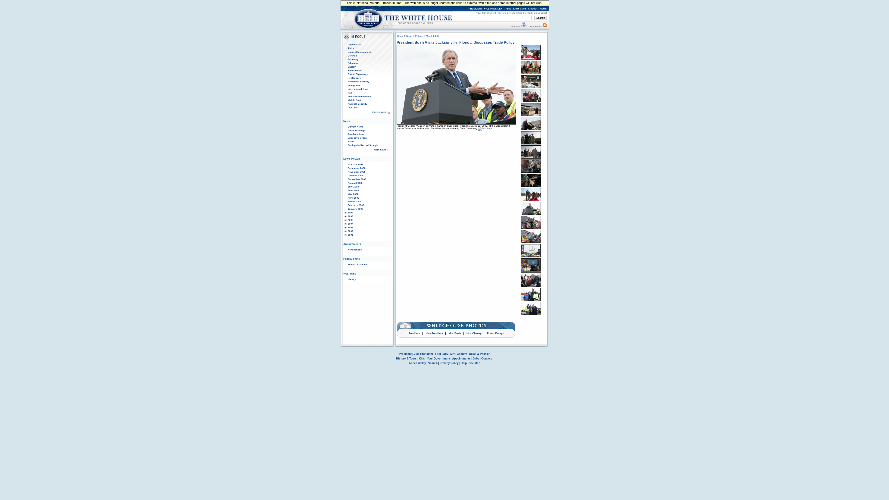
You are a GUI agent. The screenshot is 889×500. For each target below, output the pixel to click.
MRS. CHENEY (530, 8)
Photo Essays (495, 333)
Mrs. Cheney (474, 333)
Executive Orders (358, 138)
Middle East (354, 100)
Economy (353, 59)
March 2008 (354, 201)
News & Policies (414, 36)
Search (433, 363)
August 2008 (355, 183)
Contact (486, 358)
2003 (350, 227)
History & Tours (506, 13)
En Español (540, 13)
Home (400, 36)
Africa (351, 48)
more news (380, 149)
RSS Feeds (535, 26)
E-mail (528, 13)
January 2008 (355, 209)
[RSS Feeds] (545, 26)
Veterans (353, 107)
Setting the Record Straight (363, 145)
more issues (379, 112)
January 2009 (355, 164)
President (414, 333)
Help (464, 363)
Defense (352, 55)
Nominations (355, 249)
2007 (350, 212)
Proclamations (356, 134)
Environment (355, 70)
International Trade (358, 89)
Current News (355, 126)
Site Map (474, 363)
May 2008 (353, 194)
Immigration (354, 85)
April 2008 (353, 198)
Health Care (354, 78)
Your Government (486, 13)
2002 (350, 231)
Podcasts (515, 26)
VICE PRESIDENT (494, 8)
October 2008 (355, 175)
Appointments (461, 358)
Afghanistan (354, 44)
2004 (350, 223)
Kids (520, 13)
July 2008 (353, 186)
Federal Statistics (358, 264)
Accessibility (417, 363)
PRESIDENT (475, 8)
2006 (350, 216)
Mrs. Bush (455, 333)
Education (353, 63)
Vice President (434, 333)
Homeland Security (358, 81)
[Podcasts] (524, 26)
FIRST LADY (513, 8)
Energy (352, 67)
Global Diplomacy (358, 74)
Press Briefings (356, 130)
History (352, 279)
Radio (351, 141)
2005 (350, 220)
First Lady (441, 354)
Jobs (476, 358)
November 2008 (357, 172)
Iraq (350, 92)
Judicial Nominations (360, 96)
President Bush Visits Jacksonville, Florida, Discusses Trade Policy (456, 42)
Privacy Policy (449, 363)
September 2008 (357, 179)
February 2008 (356, 205)
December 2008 (357, 168)
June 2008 (354, 190)
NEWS (543, 8)
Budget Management (359, 52)
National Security (357, 104)
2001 (350, 235)
